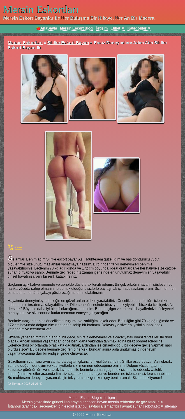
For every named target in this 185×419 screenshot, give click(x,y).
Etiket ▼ (118, 28)
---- (18, 247)
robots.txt (152, 406)
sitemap (170, 406)
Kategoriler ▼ (139, 28)
